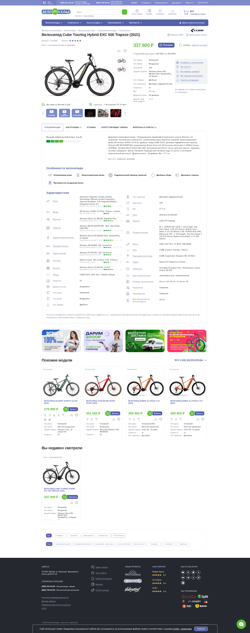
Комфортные (103, 535)
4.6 (164, 583)
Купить (73, 409)
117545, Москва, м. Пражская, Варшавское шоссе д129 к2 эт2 (60, 573)
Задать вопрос (102, 567)
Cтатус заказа (137, 14)
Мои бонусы (50, 2)
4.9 (164, 591)
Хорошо (201, 629)
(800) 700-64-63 (48, 590)
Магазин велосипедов (51, 30)
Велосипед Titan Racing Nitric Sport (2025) (100, 402)
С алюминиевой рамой (82, 544)
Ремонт (189, 3)
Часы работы (101, 573)
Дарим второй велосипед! (193, 23)
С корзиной (168, 544)
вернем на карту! (200, 45)
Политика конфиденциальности (55, 598)
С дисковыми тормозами (104, 544)
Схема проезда (102, 590)
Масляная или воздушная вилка (68, 183)
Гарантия (98, 104)
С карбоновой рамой (62, 544)
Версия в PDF (177, 35)
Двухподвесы (89, 535)
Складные (59, 535)
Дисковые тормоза (190, 175)
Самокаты (73, 22)
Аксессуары (93, 22)
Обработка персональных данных (56, 605)
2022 (151, 99)
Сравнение (172, 14)
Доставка (176, 3)
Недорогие (183, 544)
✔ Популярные (118, 535)
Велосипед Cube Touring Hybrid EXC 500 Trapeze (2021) (59, 490)
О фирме (145, 3)
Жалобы (149, 14)
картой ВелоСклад (144, 54)
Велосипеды (53, 22)
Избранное (160, 14)
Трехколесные (139, 544)
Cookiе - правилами (182, 629)
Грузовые (73, 535)
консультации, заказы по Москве (75, 3)
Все (189, 360)
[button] (43, 113)
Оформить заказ (198, 14)
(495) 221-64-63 (48, 586)
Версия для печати (198, 35)
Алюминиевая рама (62, 175)
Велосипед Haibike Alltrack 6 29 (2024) (144, 402)
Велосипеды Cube (87, 30)
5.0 (164, 575)
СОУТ (44, 608)
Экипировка (114, 22)
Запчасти (134, 22)
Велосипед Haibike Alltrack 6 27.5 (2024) (186, 402)
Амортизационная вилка (92, 175)
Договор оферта (49, 601)
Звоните (73, 497)
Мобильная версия (104, 579)
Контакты (203, 3)
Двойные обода (163, 175)
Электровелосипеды (107, 30)
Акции (134, 3)
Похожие (168, 45)
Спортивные (125, 30)
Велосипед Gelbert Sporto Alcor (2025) (60, 402)
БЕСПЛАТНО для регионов (109, 3)
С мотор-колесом (123, 544)
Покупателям (160, 3)
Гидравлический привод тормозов (130, 175)
